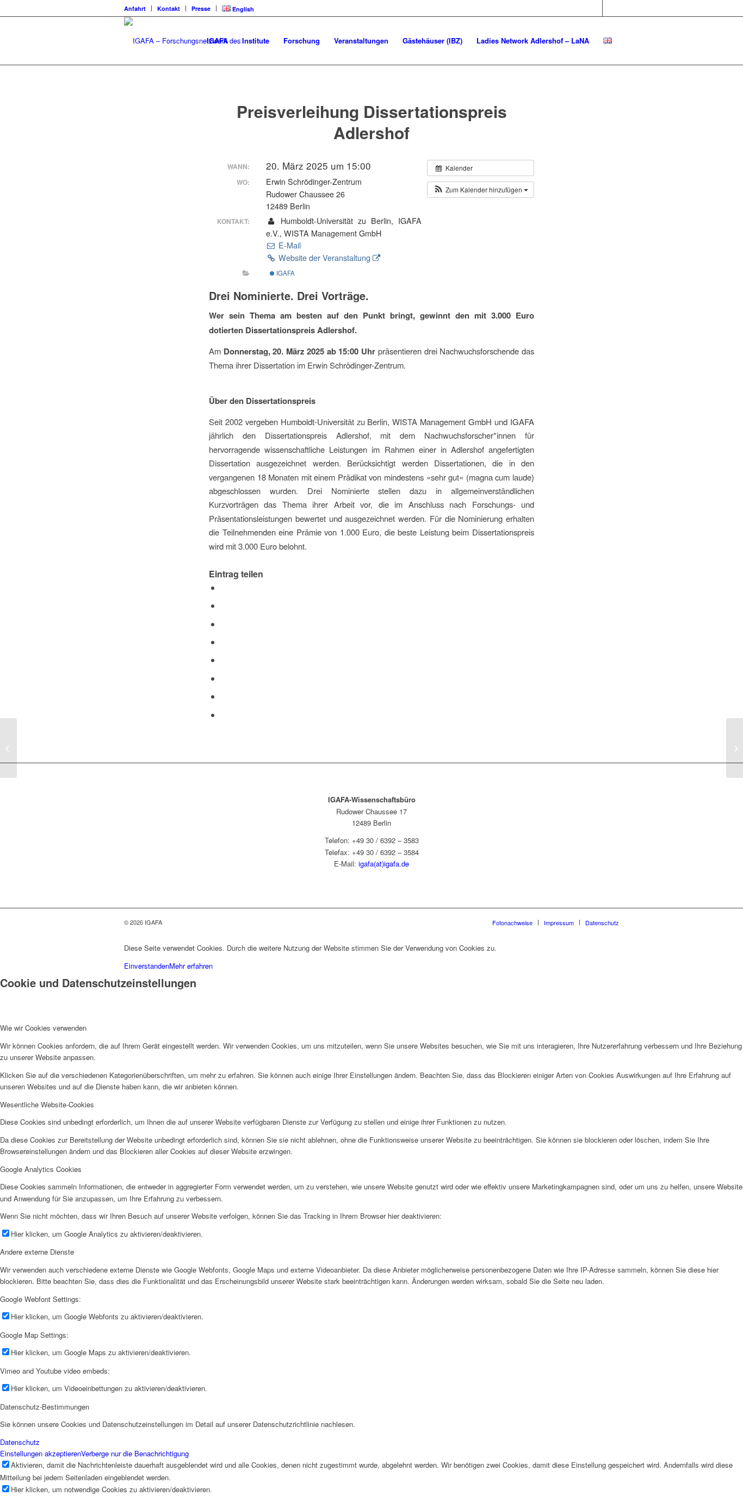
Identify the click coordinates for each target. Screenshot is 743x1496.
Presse (200, 8)
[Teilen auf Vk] (224, 678)
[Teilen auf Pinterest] (224, 623)
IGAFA (285, 273)
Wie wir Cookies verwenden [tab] (43, 1028)
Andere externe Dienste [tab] (37, 1251)
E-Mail (288, 245)
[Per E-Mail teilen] (224, 714)
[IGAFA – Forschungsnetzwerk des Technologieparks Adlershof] (196, 41)
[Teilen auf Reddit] (224, 696)
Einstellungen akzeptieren (40, 1453)
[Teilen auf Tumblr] (224, 659)
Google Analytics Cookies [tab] (41, 1169)
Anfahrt (135, 8)
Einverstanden (146, 966)
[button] (481, 189)
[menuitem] (138, 8)
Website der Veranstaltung (324, 257)
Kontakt (168, 8)
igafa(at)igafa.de (383, 863)
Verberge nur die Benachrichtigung (135, 1453)
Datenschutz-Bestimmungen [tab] (44, 1406)
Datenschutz (20, 1442)
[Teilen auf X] (224, 605)
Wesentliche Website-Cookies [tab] (47, 1104)
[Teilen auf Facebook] (224, 587)
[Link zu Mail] (611, 8)
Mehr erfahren (191, 966)
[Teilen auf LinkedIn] (224, 641)
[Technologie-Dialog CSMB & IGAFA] (8, 748)
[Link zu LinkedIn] (594, 8)
